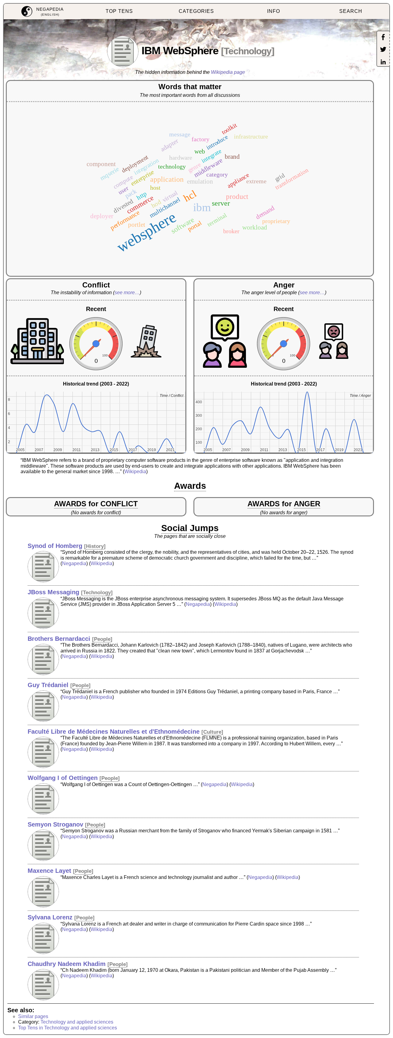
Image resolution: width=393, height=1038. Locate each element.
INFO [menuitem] (273, 11)
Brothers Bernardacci (59, 638)
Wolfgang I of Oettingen (63, 777)
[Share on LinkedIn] (383, 62)
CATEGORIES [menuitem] (196, 11)
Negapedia (74, 563)
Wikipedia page (228, 72)
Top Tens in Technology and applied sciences (67, 1027)
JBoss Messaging (53, 592)
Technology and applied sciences (77, 1022)
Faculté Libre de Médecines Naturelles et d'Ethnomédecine (114, 731)
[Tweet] (383, 50)
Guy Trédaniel (48, 685)
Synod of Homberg (55, 545)
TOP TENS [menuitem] (119, 11)
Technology (247, 51)
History (95, 546)
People (102, 639)
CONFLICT (119, 504)
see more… (127, 292)
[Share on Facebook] (383, 38)
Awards (190, 486)
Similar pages (33, 1016)
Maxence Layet (49, 870)
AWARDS (70, 504)
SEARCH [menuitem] (350, 11)
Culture (212, 732)
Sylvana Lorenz (50, 917)
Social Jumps (190, 528)
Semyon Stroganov (55, 824)
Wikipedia (135, 471)
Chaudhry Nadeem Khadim (67, 963)
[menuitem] (42, 11)
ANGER (307, 504)
